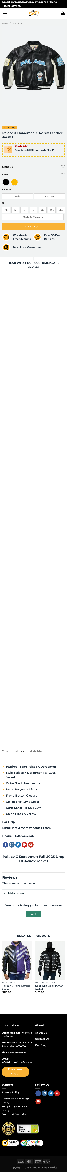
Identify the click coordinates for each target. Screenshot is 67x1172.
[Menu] (5, 13)
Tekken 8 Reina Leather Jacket (16, 987)
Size (4, 203)
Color (5, 175)
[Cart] (63, 13)
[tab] (13, 751)
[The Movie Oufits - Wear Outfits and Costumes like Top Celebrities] (33, 13)
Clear (62, 173)
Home (5, 23)
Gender (6, 189)
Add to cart (33, 226)
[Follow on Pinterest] (24, 845)
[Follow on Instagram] (12, 845)
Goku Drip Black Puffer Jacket (49, 987)
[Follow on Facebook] (5, 845)
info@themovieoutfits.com (31, 827)
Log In (33, 914)
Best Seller (17, 23)
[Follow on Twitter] (18, 845)
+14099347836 (23, 836)
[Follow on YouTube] (31, 845)
